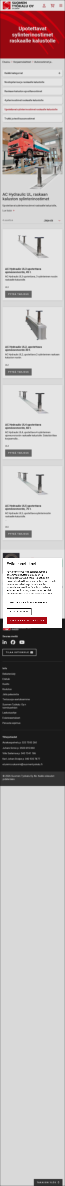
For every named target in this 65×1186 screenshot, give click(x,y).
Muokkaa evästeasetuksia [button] (28, 602)
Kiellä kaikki (19, 612)
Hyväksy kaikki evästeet (27, 621)
